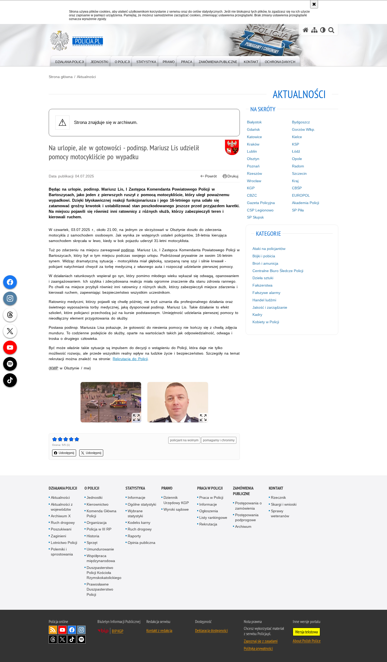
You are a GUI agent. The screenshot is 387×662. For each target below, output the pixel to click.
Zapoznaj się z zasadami (260, 641)
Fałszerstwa (262, 285)
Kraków (253, 144)
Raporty (134, 536)
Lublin (252, 151)
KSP (295, 144)
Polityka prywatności (258, 648)
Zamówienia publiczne (243, 490)
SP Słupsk (255, 217)
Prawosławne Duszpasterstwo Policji (100, 589)
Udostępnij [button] (66, 453)
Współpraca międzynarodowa (101, 558)
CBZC (252, 195)
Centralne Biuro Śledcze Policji (277, 271)
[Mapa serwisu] (314, 30)
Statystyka (135, 488)
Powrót (211, 176)
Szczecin (299, 173)
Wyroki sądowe (176, 509)
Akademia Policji (305, 203)
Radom (298, 166)
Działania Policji (63, 488)
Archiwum (243, 526)
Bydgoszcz (301, 122)
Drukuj (232, 176)
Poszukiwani (61, 529)
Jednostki (94, 497)
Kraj (295, 181)
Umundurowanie (100, 549)
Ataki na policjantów (268, 249)
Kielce (297, 137)
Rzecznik (278, 497)
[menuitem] (70, 60)
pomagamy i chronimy (219, 440)
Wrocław (254, 181)
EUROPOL (301, 195)
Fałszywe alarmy (266, 293)
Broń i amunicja (265, 263)
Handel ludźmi (264, 300)
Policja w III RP (99, 529)
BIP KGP (117, 631)
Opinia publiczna (141, 542)
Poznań (253, 166)
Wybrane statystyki (135, 513)
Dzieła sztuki (262, 278)
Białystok (254, 122)
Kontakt (276, 488)
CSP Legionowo (260, 210)
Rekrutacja (208, 524)
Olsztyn (253, 159)
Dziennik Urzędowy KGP (176, 500)
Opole (297, 159)
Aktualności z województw (62, 506)
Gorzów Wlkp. (303, 129)
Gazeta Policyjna (261, 203)
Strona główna (61, 77)
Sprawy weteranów (280, 513)
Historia (93, 536)
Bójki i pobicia (263, 256)
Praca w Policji (210, 488)
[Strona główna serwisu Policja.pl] (306, 30)
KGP (251, 188)
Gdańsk (253, 129)
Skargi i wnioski (283, 504)
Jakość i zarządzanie (269, 307)
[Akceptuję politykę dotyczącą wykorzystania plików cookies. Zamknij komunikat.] (314, 4)
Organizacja (97, 522)
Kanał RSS (53, 630)
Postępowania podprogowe (247, 517)
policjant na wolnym (184, 440)
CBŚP (297, 188)
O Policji (92, 488)
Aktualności (86, 77)
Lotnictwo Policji (64, 542)
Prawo (166, 488)
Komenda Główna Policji (101, 513)
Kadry (257, 314)
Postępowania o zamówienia (248, 505)
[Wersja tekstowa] (323, 30)
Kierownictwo (97, 504)
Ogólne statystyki (142, 504)
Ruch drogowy (63, 522)
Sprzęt (92, 542)
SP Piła (298, 210)
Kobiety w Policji (265, 322)
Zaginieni (58, 536)
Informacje (136, 497)
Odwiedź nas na (62, 630)
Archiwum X (61, 516)
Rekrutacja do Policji (130, 359)
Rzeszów (254, 173)
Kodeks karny (139, 522)
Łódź (296, 151)
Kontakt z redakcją (159, 630)
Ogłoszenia (208, 511)
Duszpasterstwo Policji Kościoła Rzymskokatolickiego (104, 573)
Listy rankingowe (213, 517)
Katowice (254, 137)
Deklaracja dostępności (211, 630)
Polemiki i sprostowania (62, 551)
